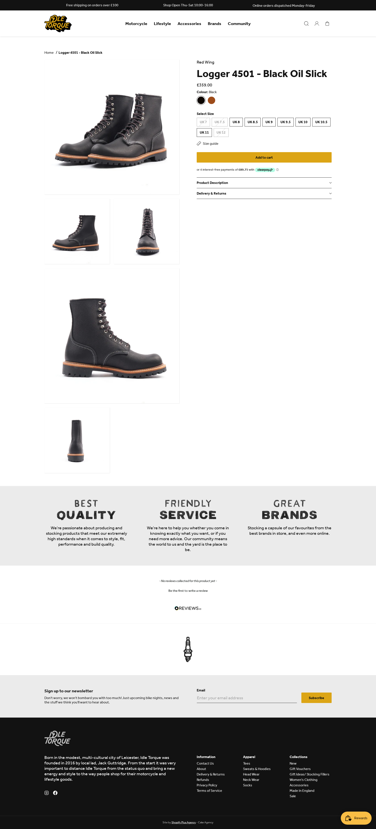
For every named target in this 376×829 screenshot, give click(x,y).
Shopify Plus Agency (183, 822)
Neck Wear (251, 780)
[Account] (316, 23)
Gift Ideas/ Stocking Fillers (309, 774)
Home (49, 52)
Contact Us (205, 763)
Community (239, 23)
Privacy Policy (207, 785)
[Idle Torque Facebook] (55, 793)
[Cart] (327, 23)
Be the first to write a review (188, 591)
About (201, 769)
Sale (293, 796)
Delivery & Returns (211, 774)
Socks (247, 785)
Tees (246, 763)
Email (201, 690)
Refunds (203, 780)
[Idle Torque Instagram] (46, 793)
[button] (188, 590)
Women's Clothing (303, 780)
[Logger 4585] (211, 100)
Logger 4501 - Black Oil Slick (80, 52)
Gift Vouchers (300, 769)
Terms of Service (209, 791)
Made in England (302, 791)
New (293, 763)
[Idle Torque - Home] (58, 23)
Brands (214, 23)
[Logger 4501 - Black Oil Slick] (201, 100)
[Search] (306, 23)
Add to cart (264, 157)
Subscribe (316, 698)
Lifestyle (162, 23)
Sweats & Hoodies (257, 769)
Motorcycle (136, 23)
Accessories (189, 23)
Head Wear (251, 774)
